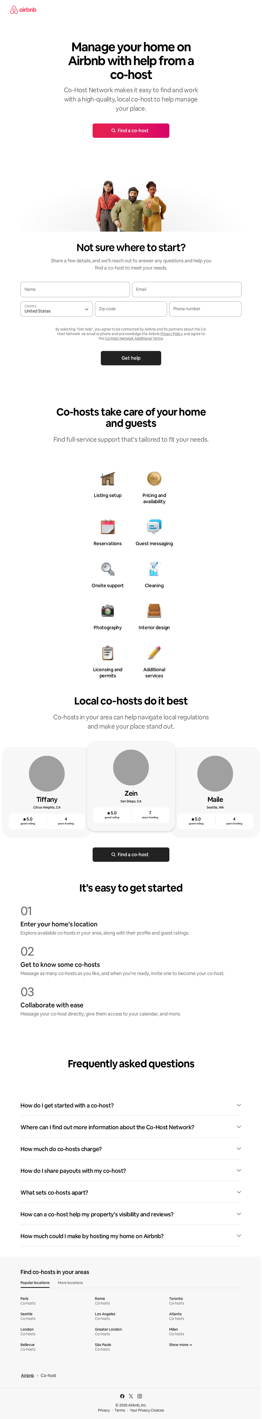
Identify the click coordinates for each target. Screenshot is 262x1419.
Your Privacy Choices (147, 1410)
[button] (131, 1105)
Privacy (104, 1410)
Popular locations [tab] (35, 1282)
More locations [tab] (70, 1282)
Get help (131, 358)
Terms (120, 1410)
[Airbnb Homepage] (23, 9)
